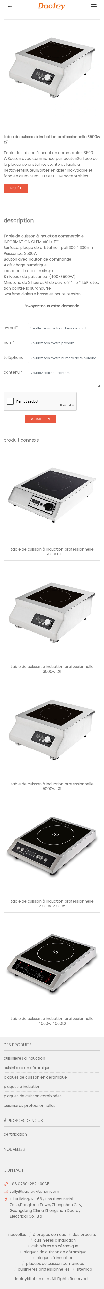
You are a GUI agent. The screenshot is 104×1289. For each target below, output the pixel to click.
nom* (9, 342)
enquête (16, 188)
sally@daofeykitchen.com (34, 1191)
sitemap (84, 1269)
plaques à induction (22, 1086)
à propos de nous (49, 1234)
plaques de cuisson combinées (33, 1096)
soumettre (40, 419)
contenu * (13, 372)
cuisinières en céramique (27, 1068)
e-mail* (11, 327)
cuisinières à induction (24, 1058)
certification (15, 1134)
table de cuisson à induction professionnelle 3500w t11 (52, 552)
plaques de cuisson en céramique (35, 1077)
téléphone (13, 357)
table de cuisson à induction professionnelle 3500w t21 (52, 669)
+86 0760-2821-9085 (29, 1184)
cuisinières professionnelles (29, 1105)
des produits (84, 1234)
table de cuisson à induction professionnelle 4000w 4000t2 (52, 1021)
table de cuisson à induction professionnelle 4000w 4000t (52, 904)
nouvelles (17, 1234)
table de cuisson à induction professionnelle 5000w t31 (52, 786)
